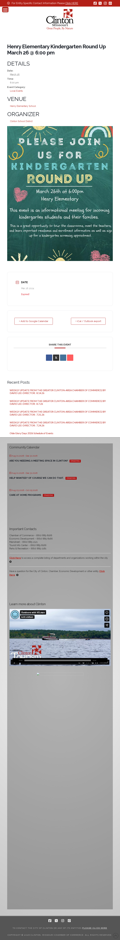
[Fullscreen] (105, 660)
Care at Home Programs (25, 495)
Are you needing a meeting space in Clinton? (38, 460)
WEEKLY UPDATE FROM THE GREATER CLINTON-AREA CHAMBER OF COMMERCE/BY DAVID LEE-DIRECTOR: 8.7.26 (58, 402)
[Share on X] (56, 358)
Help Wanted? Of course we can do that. (36, 478)
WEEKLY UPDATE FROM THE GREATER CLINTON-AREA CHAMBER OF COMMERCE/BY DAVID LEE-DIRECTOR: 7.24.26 (58, 424)
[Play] (14, 660)
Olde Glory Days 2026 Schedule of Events (31, 433)
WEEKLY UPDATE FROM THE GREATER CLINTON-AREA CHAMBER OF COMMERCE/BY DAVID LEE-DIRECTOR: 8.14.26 (58, 392)
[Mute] (100, 660)
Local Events (16, 91)
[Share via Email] (70, 358)
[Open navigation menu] (5, 9)
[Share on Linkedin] (63, 358)
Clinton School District (21, 121)
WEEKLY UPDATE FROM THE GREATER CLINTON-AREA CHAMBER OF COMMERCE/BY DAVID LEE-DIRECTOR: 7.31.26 (58, 413)
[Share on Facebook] (49, 358)
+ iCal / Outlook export (88, 321)
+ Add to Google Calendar (33, 321)
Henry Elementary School (23, 106)
